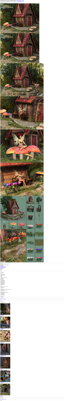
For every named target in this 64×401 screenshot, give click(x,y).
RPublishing (19, 0)
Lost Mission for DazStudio (3, 355)
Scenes (5, 267)
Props (3, 267)
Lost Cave (1, 395)
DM (23, 0)
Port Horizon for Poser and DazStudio (4, 382)
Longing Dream (2, 328)
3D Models (1, 267)
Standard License (2, 268)
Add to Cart (1, 399)
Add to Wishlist (4, 399)
